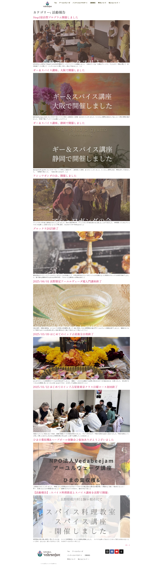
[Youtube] (117, 551)
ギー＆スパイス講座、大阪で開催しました (59, 70)
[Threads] (121, 551)
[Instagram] (107, 551)
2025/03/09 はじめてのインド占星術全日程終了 (63, 334)
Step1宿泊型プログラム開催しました (55, 17)
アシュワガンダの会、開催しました (55, 176)
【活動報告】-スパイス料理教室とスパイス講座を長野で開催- (71, 492)
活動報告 (93, 3)
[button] (114, 3)
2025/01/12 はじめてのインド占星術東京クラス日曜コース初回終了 (75, 387)
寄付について (102, 3)
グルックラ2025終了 (45, 228)
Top (55, 3)
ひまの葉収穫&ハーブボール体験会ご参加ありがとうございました (73, 440)
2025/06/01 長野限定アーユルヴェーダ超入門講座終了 (67, 281)
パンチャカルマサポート (80, 3)
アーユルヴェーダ (64, 3)
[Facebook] (112, 551)
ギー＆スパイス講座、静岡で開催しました (59, 123)
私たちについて (113, 3)
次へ (127, 545)
